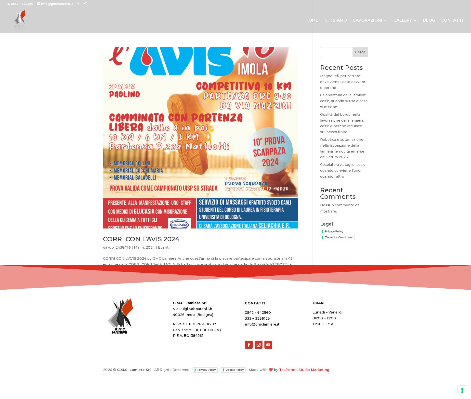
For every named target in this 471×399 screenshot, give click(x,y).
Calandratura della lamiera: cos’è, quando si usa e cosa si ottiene (343, 101)
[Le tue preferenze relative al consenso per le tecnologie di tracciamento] (462, 390)
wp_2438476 (119, 247)
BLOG (429, 21)
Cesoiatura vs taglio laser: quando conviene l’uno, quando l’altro (342, 170)
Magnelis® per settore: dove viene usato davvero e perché (342, 82)
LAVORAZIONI (367, 21)
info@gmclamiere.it (262, 324)
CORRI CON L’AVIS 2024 (141, 239)
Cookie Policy (235, 369)
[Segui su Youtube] (268, 345)
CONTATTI (452, 21)
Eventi (164, 247)
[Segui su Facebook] (249, 345)
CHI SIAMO (336, 21)
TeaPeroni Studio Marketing (304, 370)
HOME (311, 21)
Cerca (360, 52)
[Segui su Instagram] (258, 345)
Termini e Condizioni (339, 237)
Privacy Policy (334, 231)
